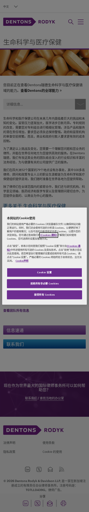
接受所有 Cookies (44, 294)
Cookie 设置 (44, 272)
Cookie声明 (22, 261)
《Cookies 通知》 (48, 235)
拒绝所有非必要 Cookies (44, 283)
